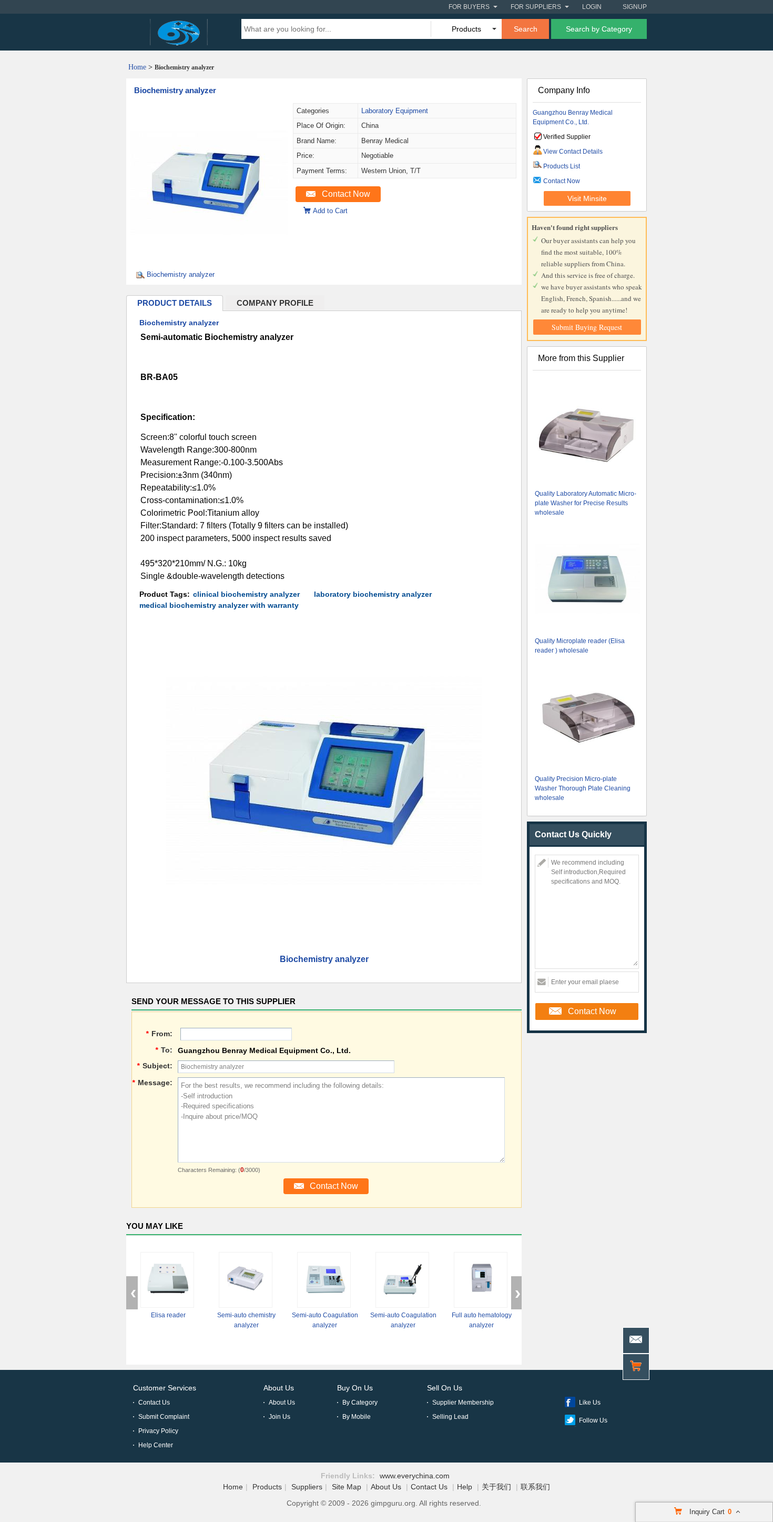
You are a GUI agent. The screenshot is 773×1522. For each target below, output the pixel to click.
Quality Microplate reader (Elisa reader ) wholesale (580, 645)
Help (464, 1487)
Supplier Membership (463, 1402)
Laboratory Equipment (394, 111)
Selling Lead (450, 1416)
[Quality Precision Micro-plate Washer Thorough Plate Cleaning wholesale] (587, 717)
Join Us (279, 1416)
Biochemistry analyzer (175, 90)
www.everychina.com (415, 1475)
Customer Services (164, 1388)
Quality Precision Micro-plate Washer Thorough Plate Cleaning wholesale (582, 788)
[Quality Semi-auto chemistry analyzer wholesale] (245, 1280)
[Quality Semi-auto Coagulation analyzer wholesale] (324, 1280)
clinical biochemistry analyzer (246, 594)
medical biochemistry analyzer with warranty (219, 605)
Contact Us (154, 1402)
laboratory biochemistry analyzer (373, 594)
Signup (635, 7)
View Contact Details (573, 151)
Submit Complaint (163, 1416)
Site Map (346, 1487)
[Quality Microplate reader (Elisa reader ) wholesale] (587, 579)
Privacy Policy (158, 1431)
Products (267, 1487)
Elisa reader (168, 1315)
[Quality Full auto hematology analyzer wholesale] (480, 1280)
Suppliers (306, 1487)
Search (525, 29)
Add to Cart (330, 211)
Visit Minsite (587, 198)
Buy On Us (355, 1388)
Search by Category (599, 29)
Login (592, 7)
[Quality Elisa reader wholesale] (167, 1280)
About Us (278, 1388)
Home (137, 67)
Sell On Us (444, 1388)
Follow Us (593, 1420)
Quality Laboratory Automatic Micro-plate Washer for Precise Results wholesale (585, 503)
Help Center (155, 1445)
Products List (561, 166)
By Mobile (356, 1416)
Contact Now (346, 193)
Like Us (590, 1402)
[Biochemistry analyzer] (209, 258)
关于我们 (496, 1487)
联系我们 (535, 1487)
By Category (360, 1402)
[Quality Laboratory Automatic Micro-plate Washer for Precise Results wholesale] (587, 432)
